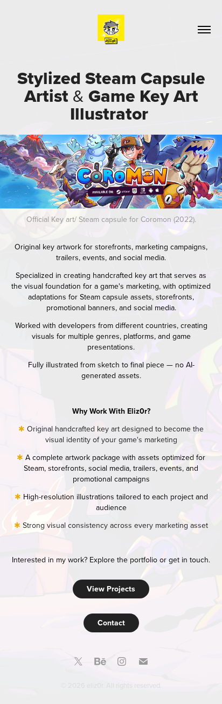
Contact (111, 622)
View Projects (111, 588)
